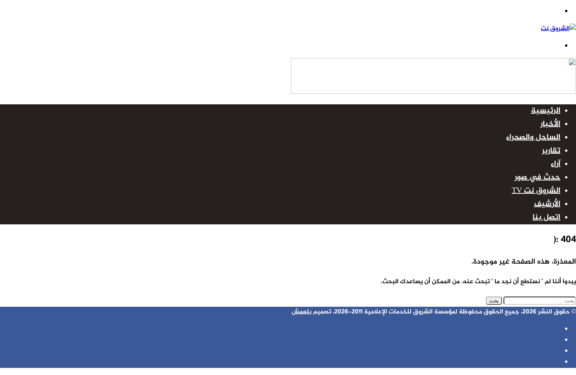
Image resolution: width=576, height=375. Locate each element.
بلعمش (302, 312)
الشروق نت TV (536, 190)
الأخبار (550, 124)
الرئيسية (545, 110)
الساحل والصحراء (533, 137)
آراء (555, 164)
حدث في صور (537, 177)
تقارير (551, 150)
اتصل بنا (546, 217)
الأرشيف (547, 204)
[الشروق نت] (558, 29)
